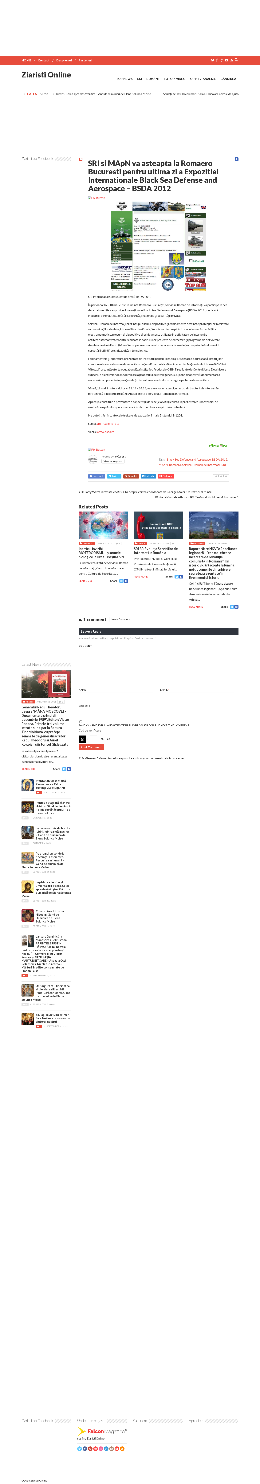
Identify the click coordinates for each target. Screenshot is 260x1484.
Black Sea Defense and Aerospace (189, 459)
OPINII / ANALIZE (203, 79)
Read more (86, 581)
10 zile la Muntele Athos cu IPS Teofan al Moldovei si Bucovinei (195, 497)
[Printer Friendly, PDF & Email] (218, 445)
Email (164, 689)
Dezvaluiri (88, 543)
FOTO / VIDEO (175, 79)
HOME (26, 60)
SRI (99, 423)
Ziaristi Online (46, 74)
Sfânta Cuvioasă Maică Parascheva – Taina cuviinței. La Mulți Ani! (51, 784)
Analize (29, 701)
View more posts (113, 461)
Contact (43, 60)
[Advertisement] (130, 26)
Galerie (141, 543)
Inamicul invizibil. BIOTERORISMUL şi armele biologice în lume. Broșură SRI (101, 553)
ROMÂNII (152, 79)
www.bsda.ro (105, 431)
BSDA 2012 (219, 459)
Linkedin (150, 476)
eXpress (120, 456)
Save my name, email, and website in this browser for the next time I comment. (134, 725)
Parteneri (85, 60)
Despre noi (64, 60)
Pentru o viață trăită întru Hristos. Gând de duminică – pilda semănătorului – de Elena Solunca (53, 808)
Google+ (132, 476)
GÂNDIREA (228, 79)
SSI (139, 79)
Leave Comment (120, 619)
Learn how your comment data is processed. (157, 758)
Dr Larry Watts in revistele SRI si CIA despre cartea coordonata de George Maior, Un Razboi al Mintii (146, 492)
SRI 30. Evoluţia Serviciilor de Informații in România (156, 551)
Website (84, 705)
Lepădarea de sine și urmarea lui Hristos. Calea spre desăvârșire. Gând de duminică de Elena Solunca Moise (74, 94)
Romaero (175, 464)
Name (83, 689)
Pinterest (168, 476)
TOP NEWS (124, 79)
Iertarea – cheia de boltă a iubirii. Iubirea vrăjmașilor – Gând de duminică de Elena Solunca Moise (53, 833)
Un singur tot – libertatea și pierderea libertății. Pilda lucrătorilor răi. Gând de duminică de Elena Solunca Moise (46, 992)
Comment (86, 646)
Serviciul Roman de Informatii (201, 464)
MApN (163, 464)
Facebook (98, 476)
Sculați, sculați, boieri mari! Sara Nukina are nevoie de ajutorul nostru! (200, 94)
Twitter (116, 476)
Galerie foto (111, 423)
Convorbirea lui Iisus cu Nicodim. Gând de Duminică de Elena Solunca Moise (51, 916)
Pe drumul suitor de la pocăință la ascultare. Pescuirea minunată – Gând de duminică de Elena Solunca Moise (43, 860)
